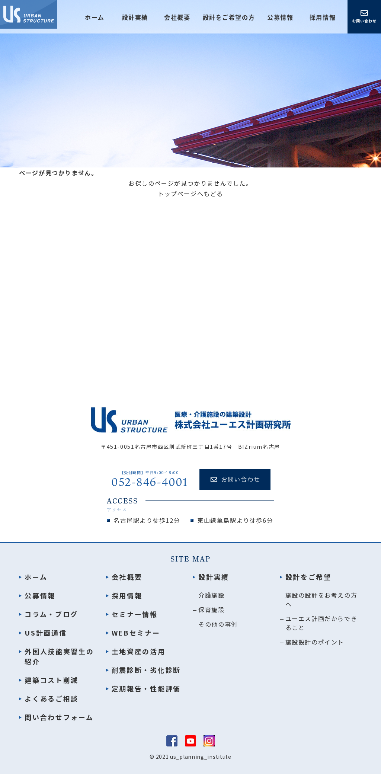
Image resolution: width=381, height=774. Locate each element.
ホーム (95, 17)
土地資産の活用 (139, 651)
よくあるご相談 (52, 698)
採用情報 (323, 17)
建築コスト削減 (52, 680)
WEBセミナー (136, 632)
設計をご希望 (308, 577)
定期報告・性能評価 (146, 688)
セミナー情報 (135, 614)
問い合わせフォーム (59, 717)
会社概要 (177, 17)
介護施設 (211, 595)
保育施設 (211, 609)
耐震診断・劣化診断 (146, 670)
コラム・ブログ (51, 614)
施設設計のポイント (314, 641)
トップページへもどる (190, 193)
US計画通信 (46, 632)
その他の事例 (218, 624)
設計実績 (213, 577)
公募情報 (280, 17)
